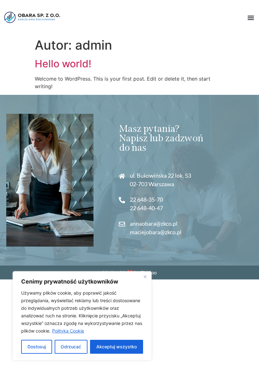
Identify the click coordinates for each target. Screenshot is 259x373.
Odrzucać (71, 346)
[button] (250, 17)
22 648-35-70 (146, 199)
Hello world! (63, 64)
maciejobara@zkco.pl (156, 232)
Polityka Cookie (68, 330)
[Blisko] (145, 276)
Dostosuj (36, 346)
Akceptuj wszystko (116, 346)
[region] (82, 315)
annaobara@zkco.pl (154, 223)
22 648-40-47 (146, 208)
